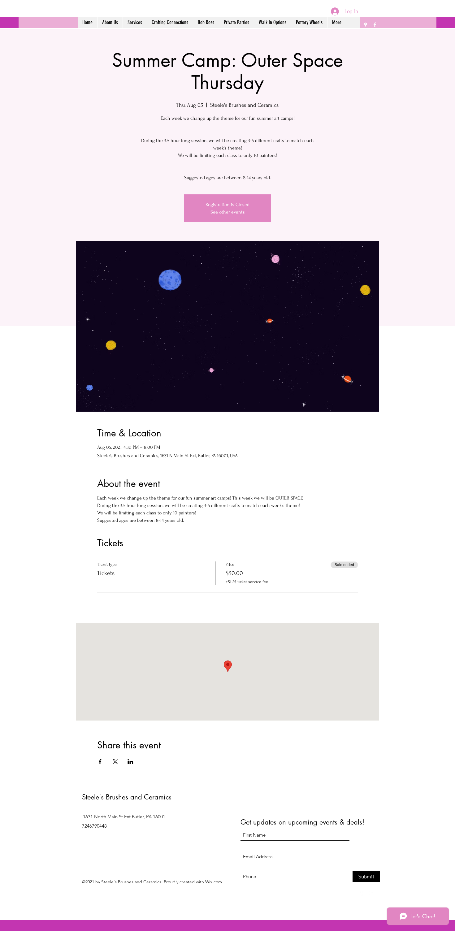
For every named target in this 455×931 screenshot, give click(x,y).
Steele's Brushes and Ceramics (126, 797)
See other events (227, 212)
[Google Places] (365, 25)
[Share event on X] (115, 761)
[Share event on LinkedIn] (130, 761)
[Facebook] (375, 25)
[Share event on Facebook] (100, 761)
